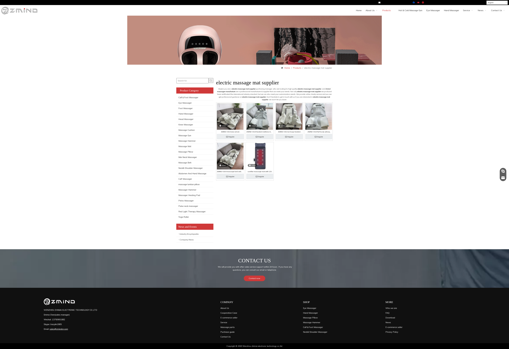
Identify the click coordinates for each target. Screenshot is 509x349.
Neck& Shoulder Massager (190, 168)
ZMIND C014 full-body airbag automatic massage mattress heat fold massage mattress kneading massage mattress (318, 132)
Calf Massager (185, 179)
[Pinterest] (423, 2)
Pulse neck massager (188, 206)
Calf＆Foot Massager (188, 97)
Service (223, 322)
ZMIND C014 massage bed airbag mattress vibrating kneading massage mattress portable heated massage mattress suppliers (230, 171)
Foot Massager (185, 108)
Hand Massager (185, 113)
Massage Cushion (186, 130)
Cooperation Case (228, 313)
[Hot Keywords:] (211, 80)
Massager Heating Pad (189, 195)
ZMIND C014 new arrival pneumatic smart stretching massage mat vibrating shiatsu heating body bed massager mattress (230, 132)
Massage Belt (184, 162)
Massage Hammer (187, 141)
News (388, 322)
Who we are (391, 308)
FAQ (387, 313)
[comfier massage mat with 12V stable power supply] (259, 156)
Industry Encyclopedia (189, 234)
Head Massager (185, 119)
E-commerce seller (228, 317)
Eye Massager (185, 103)
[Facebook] (414, 2)
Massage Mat (184, 146)
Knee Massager (185, 124)
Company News (187, 239)
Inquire (231, 137)
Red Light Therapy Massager (192, 211)
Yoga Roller (183, 217)
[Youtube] (418, 2)
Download (390, 317)
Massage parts (227, 327)
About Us (224, 308)
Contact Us (225, 336)
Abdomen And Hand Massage (192, 173)
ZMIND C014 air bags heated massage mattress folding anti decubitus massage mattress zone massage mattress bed (289, 132)
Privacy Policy (391, 332)
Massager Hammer (187, 190)
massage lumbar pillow (189, 184)
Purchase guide (227, 332)
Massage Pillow (185, 152)
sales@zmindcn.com (59, 329)
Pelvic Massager (186, 200)
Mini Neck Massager (187, 157)
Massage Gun (184, 135)
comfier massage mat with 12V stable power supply (260, 171)
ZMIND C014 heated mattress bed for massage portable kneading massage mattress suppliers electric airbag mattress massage (259, 132)
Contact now (254, 278)
